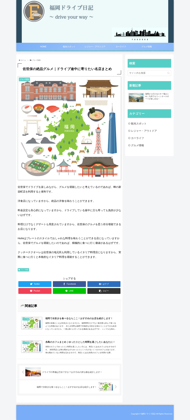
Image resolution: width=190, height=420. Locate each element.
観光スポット (139, 123)
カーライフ (137, 138)
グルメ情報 (24, 270)
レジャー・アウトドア (144, 130)
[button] (168, 73)
